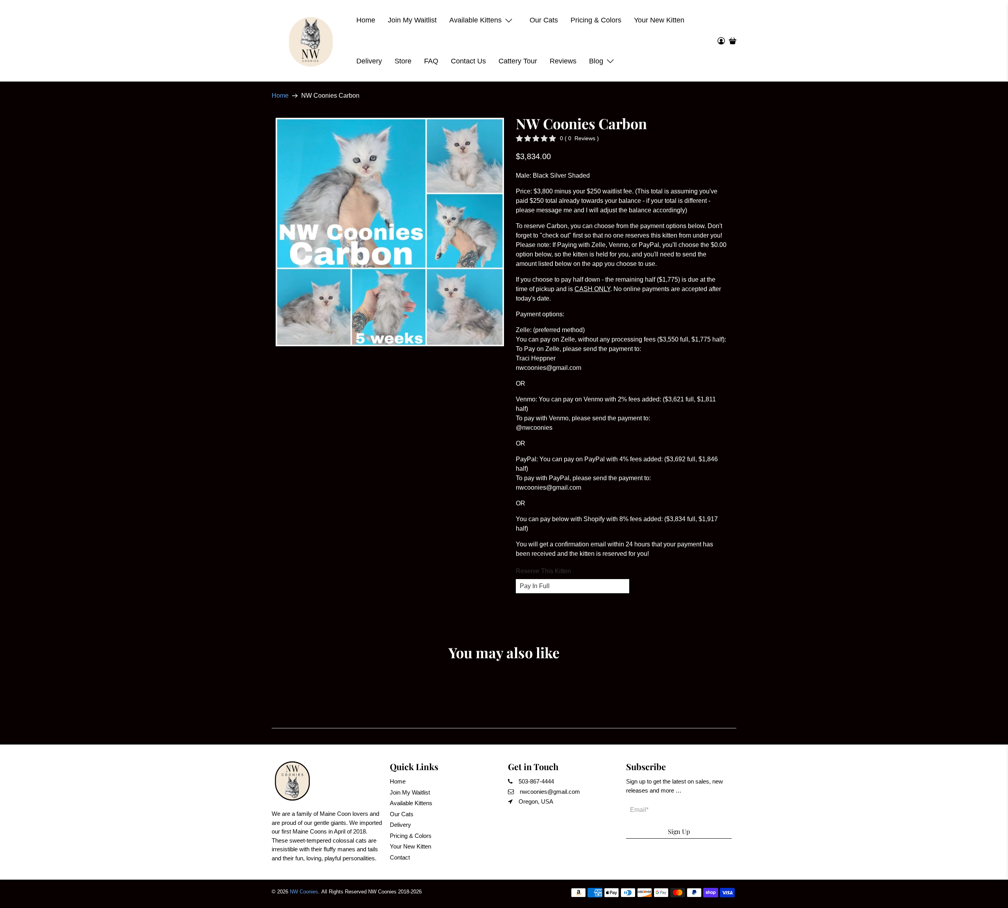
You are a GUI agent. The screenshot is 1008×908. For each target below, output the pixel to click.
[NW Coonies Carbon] (390, 232)
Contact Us (468, 61)
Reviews (563, 61)
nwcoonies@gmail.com (550, 791)
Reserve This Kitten (543, 571)
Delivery (369, 61)
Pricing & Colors (596, 20)
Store (403, 61)
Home (365, 20)
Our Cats (544, 20)
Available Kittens (475, 20)
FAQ (431, 61)
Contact (400, 857)
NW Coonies (304, 892)
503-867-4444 (536, 781)
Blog (596, 61)
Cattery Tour (517, 61)
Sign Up (679, 831)
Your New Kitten (659, 20)
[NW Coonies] (310, 40)
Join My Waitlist (412, 20)
